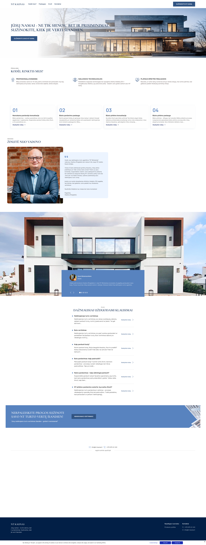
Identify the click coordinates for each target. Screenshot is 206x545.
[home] (17, 4)
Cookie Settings (153, 542)
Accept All (177, 542)
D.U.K (50, 4)
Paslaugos (42, 4)
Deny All (165, 542)
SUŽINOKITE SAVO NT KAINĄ (24, 38)
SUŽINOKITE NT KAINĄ (184, 4)
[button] (71, 293)
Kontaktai (57, 4)
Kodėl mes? (32, 4)
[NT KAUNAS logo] (22, 524)
